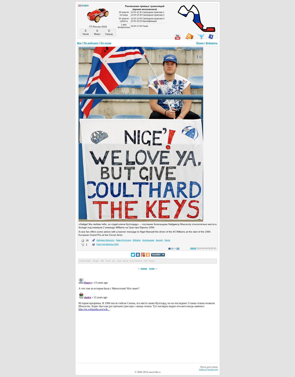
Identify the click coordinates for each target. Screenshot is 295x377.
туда (151, 268)
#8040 (193, 248)
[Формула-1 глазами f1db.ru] (98, 12)
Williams (137, 240)
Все (79, 43)
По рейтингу (91, 43)
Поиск (200, 43)
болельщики (148, 240)
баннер (159, 240)
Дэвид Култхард (123, 240)
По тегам (106, 43)
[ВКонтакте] (138, 255)
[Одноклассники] (148, 255)
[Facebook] (211, 36)
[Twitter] (133, 255)
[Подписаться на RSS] (189, 37)
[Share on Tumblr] (158, 254)
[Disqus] (147, 319)
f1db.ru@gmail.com (208, 369)
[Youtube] (177, 37)
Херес (167, 240)
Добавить (212, 43)
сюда (144, 268)
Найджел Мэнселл (105, 240)
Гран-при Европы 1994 (107, 244)
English (85, 5)
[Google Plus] (143, 255)
